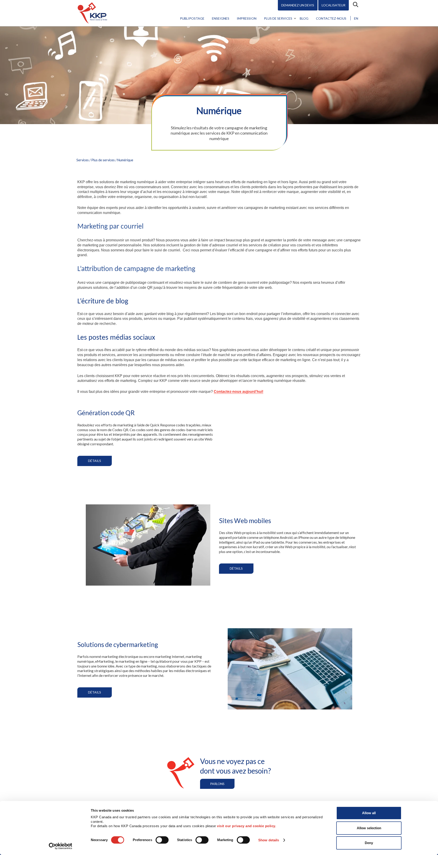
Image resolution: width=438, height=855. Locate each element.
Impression (246, 18)
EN (356, 18)
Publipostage (192, 18)
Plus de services (278, 18)
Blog (304, 18)
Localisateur (333, 5)
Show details (268, 840)
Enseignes (220, 18)
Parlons (217, 784)
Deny (369, 843)
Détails (94, 461)
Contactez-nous (331, 18)
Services (82, 160)
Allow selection (369, 828)
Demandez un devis (297, 5)
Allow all (369, 813)
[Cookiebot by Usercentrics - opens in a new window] (61, 846)
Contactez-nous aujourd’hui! (238, 392)
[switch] (162, 840)
